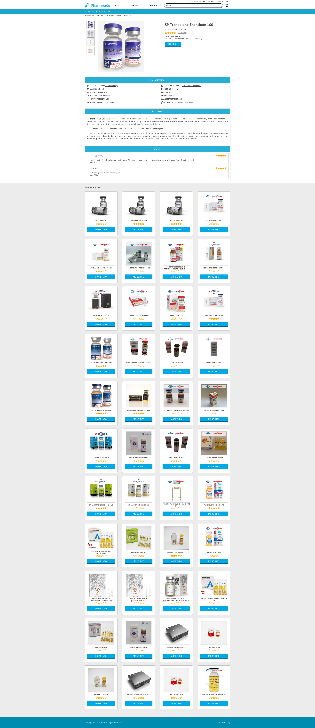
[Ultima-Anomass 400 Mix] (101, 253)
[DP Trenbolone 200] (138, 205)
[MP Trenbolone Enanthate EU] (176, 395)
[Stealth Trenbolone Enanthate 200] (176, 490)
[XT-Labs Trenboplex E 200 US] (101, 490)
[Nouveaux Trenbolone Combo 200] (214, 585)
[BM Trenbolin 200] (138, 537)
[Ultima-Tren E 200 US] (214, 300)
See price (173, 44)
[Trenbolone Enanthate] (214, 490)
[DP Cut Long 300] (176, 205)
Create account (197, 1)
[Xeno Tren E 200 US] (101, 300)
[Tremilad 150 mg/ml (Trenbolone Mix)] (138, 585)
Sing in (211, 1)
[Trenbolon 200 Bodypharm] (138, 395)
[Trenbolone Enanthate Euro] (214, 679)
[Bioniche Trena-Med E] (176, 537)
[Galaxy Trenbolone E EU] (214, 395)
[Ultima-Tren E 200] (214, 205)
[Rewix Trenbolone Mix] (138, 442)
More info (101, 229)
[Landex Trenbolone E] (214, 442)
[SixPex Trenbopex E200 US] (214, 253)
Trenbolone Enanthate (191, 85)
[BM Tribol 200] (101, 632)
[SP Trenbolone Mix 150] (101, 395)
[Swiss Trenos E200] (214, 348)
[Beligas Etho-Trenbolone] (138, 253)
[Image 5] (90, 51)
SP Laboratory (111, 85)
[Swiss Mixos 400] (176, 348)
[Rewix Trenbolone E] (138, 632)
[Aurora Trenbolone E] (176, 632)
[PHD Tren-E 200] (214, 632)
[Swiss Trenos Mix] (176, 442)
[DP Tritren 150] (101, 205)
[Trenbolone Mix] (214, 537)
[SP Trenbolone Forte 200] (101, 348)
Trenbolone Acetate (161, 121)
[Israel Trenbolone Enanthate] (138, 348)
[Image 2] (121, 46)
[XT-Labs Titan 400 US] (101, 442)
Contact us (222, 1)
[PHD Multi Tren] (176, 679)
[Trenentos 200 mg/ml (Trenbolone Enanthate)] (101, 585)
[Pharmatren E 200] (176, 300)
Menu (117, 5)
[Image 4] (90, 42)
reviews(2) (182, 33)
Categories (135, 5)
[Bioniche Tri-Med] (101, 679)
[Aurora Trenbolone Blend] (138, 679)
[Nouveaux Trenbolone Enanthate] (101, 537)
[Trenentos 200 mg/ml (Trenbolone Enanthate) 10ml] (176, 585)
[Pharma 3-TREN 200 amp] (138, 300)
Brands (153, 5)
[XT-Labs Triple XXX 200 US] (138, 490)
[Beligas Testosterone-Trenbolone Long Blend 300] (176, 253)
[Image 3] (90, 33)
